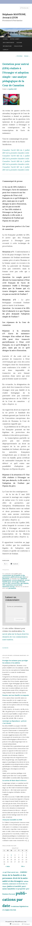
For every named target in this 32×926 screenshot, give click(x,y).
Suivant (27, 56)
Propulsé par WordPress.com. (16, 922)
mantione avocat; (8, 586)
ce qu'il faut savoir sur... (11, 872)
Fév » (23, 866)
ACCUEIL (5, 39)
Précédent (18, 56)
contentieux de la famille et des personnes (14, 875)
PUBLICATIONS (18, 46)
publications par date (18, 577)
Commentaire (19, 619)
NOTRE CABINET (14, 39)
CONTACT (5, 49)
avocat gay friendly (18, 582)
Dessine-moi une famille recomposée (15, 695)
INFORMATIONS (7, 46)
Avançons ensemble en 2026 (12, 820)
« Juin (8, 866)
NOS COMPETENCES (8, 42)
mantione (5, 578)
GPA (4, 585)
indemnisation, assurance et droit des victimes (15, 883)
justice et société (14, 886)
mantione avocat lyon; (14, 585)
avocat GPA (6, 583)
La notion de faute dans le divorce (14, 780)
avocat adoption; (18, 580)
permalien (12, 588)
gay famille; (25, 583)
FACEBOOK (5, 647)
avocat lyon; (15, 583)
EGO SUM (19, 42)
